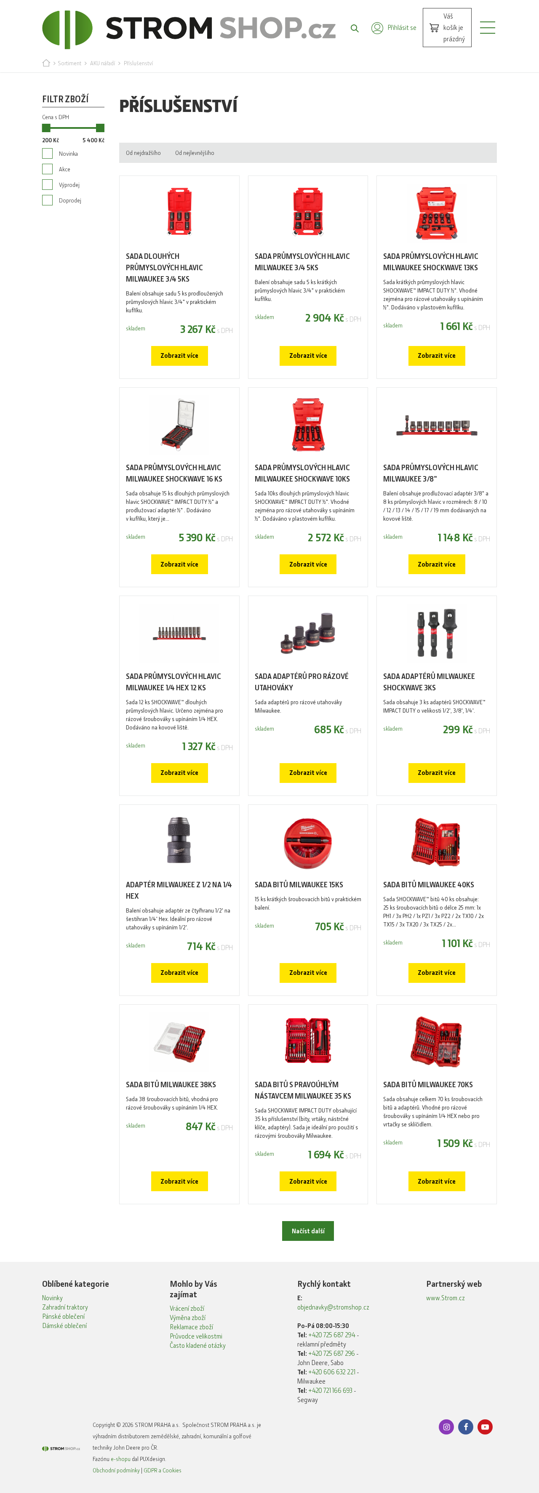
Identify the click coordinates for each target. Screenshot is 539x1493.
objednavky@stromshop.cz (333, 1307)
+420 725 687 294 (331, 1335)
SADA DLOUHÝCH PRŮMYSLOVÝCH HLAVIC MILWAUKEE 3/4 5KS (164, 267)
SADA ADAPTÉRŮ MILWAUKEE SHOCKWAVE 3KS (429, 682)
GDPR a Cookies (162, 1470)
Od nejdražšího (143, 152)
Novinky (52, 1298)
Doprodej (70, 200)
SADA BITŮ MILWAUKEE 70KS (428, 1084)
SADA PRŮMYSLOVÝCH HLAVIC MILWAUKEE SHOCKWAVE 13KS (430, 262)
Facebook (465, 1426)
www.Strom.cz (445, 1298)
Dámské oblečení (64, 1326)
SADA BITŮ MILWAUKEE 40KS (428, 885)
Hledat (350, 27)
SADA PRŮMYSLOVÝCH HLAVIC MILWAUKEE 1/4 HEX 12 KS (173, 682)
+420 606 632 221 (331, 1372)
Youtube (485, 1426)
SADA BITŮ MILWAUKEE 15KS (299, 885)
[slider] (46, 128)
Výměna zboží (187, 1318)
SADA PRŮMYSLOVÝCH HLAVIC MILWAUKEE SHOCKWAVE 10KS (302, 473)
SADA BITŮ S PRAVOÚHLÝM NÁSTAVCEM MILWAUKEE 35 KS (303, 1090)
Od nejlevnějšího (194, 152)
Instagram (446, 1426)
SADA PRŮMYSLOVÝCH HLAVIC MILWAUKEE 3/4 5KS (302, 262)
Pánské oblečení (63, 1316)
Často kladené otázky (198, 1345)
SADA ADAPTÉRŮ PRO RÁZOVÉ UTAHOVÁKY (302, 682)
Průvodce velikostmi (196, 1336)
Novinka (68, 153)
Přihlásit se (401, 28)
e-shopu (121, 1459)
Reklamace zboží (191, 1327)
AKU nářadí (102, 63)
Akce (64, 169)
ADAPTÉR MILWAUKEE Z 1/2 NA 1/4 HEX (179, 890)
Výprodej (69, 184)
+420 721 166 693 (330, 1391)
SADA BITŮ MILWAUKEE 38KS (171, 1084)
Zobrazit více (179, 355)
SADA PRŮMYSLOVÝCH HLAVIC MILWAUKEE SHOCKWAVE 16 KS (174, 473)
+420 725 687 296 (331, 1353)
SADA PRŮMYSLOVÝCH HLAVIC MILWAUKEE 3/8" (430, 473)
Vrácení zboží (187, 1308)
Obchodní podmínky (116, 1470)
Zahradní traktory (65, 1307)
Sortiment (69, 63)
